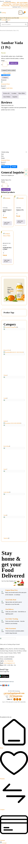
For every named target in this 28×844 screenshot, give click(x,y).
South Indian (6, 30)
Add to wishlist (11, 70)
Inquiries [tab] (15, 96)
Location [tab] (14, 93)
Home (1, 30)
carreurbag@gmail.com (9, 663)
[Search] (20, 12)
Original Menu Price (11, 590)
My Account (8, 1)
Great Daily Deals (10, 599)
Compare (4, 70)
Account (4, 843)
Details (14, 166)
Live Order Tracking (11, 619)
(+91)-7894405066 (8, 661)
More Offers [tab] (21, 93)
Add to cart (13, 63)
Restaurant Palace (5, 84)
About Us (2, 1)
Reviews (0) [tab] (6, 93)
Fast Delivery (10, 609)
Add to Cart (5, 166)
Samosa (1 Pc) (20, 210)
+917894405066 (24, 7)
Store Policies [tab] (6, 96)
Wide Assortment (10, 628)
